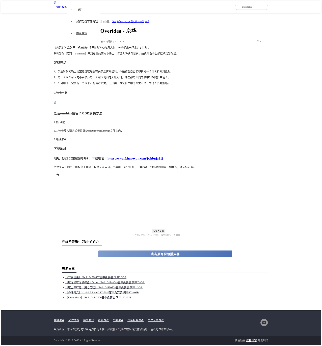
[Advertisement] (154, 201)
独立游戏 (88, 320)
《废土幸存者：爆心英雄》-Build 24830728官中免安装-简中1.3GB (104, 287)
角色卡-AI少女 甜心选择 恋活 (130, 21)
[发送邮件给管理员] (264, 324)
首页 (79, 9)
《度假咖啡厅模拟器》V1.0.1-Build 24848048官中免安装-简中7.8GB (105, 282)
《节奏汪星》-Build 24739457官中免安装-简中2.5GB (95, 277)
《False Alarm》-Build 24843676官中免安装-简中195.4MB (98, 297)
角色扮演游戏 (135, 320)
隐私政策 (81, 33)
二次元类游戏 (156, 320)
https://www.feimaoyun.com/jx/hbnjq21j (135, 158)
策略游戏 (118, 320)
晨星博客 (251, 340)
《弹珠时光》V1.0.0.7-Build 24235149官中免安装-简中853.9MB (102, 292)
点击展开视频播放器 (165, 254)
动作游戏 (73, 320)
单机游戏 (59, 320)
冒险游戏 (103, 320)
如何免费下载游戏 (87, 21)
